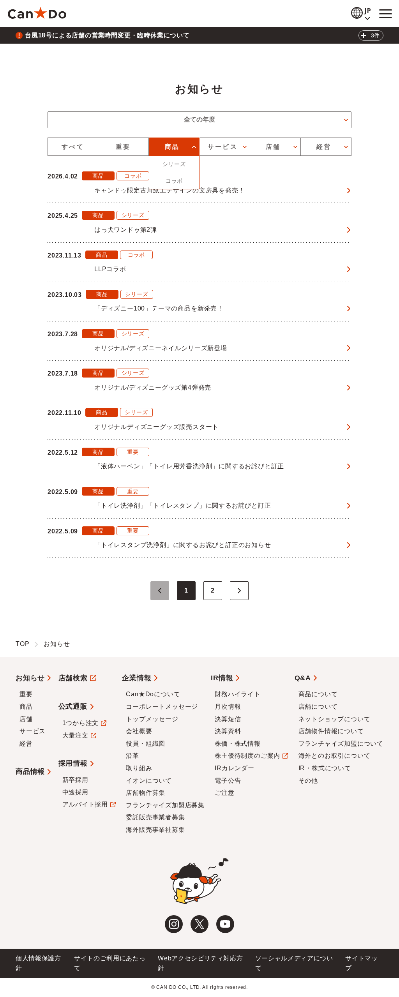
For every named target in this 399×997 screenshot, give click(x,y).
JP (368, 10)
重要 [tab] (123, 146)
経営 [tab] (323, 146)
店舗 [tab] (273, 146)
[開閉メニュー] (385, 13)
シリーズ (173, 164)
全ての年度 (199, 119)
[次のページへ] (239, 590)
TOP (22, 644)
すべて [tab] (73, 146)
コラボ (174, 181)
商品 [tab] (172, 146)
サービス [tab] (223, 146)
